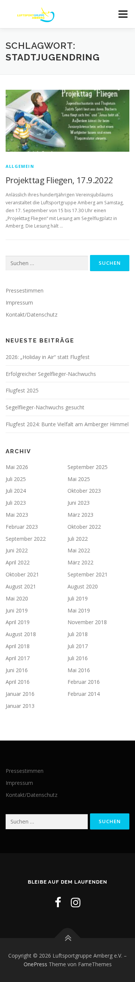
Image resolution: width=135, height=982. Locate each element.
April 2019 (18, 622)
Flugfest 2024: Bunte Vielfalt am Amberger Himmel (67, 424)
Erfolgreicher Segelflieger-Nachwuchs (51, 373)
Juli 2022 (78, 538)
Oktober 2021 (22, 574)
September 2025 (88, 467)
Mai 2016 (79, 670)
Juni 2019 (17, 610)
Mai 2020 (17, 598)
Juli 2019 (78, 598)
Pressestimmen (25, 290)
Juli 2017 (78, 646)
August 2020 (83, 586)
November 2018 (87, 622)
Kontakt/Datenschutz (31, 314)
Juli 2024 (16, 490)
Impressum (19, 302)
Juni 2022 (17, 550)
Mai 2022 (79, 550)
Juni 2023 (79, 502)
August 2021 (21, 586)
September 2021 (88, 574)
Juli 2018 (78, 634)
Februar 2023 (22, 526)
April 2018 (18, 646)
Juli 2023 (16, 502)
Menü (122, 14)
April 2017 (18, 658)
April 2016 (18, 681)
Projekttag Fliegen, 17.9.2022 (59, 180)
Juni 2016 (17, 670)
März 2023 (80, 514)
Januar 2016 (20, 693)
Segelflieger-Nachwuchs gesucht (45, 407)
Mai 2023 (17, 514)
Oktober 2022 (84, 526)
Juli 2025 (16, 479)
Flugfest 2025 (22, 390)
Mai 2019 (79, 610)
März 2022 (80, 562)
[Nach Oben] (67, 938)
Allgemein (20, 166)
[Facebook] (58, 902)
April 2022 (18, 562)
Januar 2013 (20, 705)
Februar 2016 (84, 681)
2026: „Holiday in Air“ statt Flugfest (48, 357)
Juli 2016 (78, 658)
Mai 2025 (79, 479)
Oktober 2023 (84, 490)
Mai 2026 (17, 467)
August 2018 (21, 634)
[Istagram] (76, 902)
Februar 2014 (84, 693)
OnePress (35, 964)
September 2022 (26, 538)
